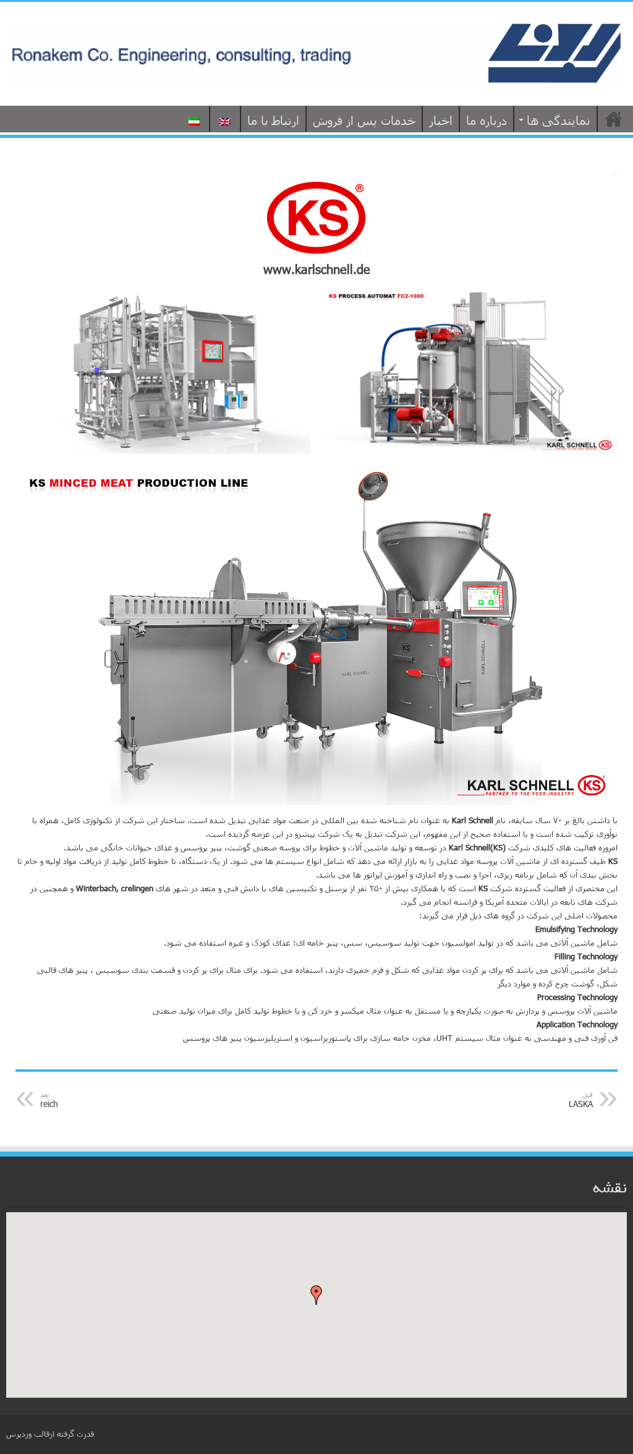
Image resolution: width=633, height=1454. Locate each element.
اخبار (440, 120)
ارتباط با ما (273, 120)
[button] (316, 1295)
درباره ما (486, 120)
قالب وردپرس (27, 1434)
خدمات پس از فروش (364, 120)
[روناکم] (316, 51)
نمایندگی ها (558, 120)
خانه (614, 119)
